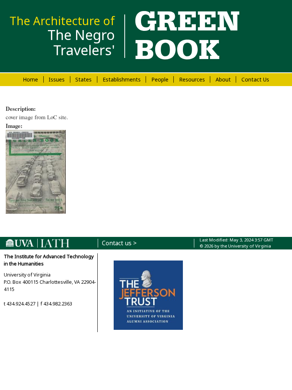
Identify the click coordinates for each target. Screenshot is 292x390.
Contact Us (255, 79)
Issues (57, 79)
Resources (192, 79)
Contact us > (119, 243)
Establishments (122, 79)
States (83, 79)
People (159, 79)
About (223, 79)
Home (30, 79)
